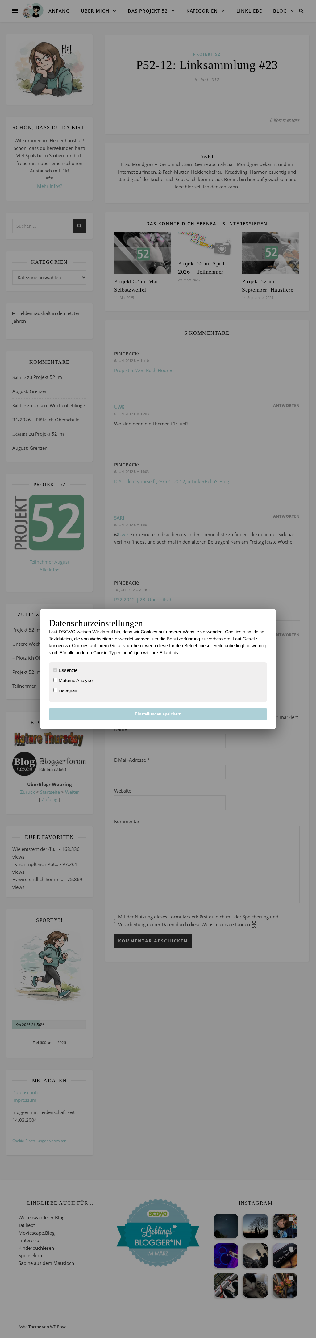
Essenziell (68, 670)
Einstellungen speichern (158, 714)
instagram (68, 690)
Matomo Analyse (75, 680)
